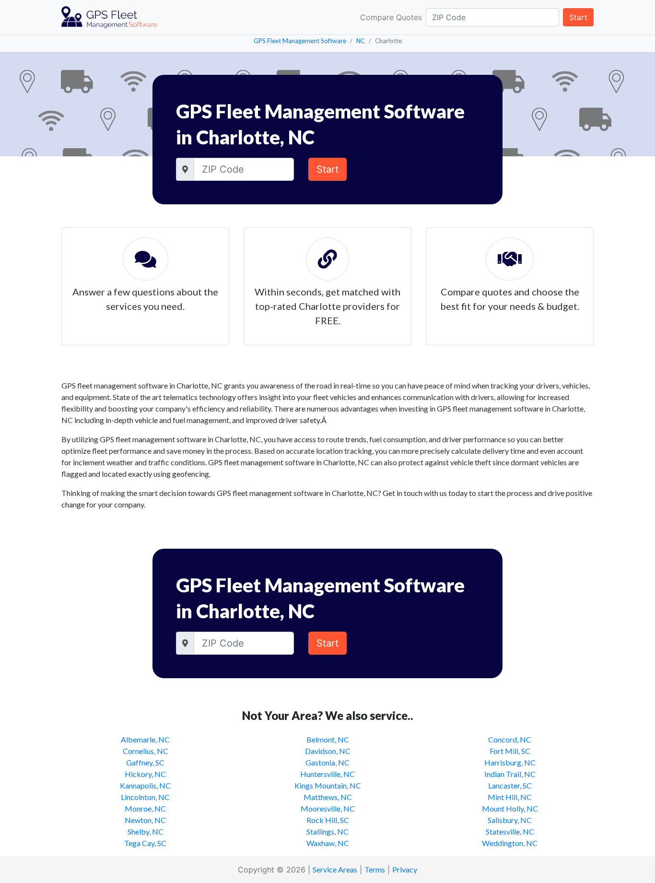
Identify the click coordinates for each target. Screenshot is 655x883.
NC (360, 41)
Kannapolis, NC (145, 785)
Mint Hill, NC (510, 796)
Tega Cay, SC (145, 843)
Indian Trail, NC (510, 773)
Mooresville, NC (328, 808)
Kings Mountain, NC (327, 785)
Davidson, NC (328, 750)
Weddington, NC (510, 843)
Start (578, 17)
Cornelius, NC (145, 750)
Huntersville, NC (327, 773)
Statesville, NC (510, 831)
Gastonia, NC (327, 762)
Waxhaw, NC (327, 843)
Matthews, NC (328, 796)
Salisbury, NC (510, 819)
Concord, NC (509, 739)
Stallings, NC (327, 831)
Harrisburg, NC (510, 762)
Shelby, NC (146, 831)
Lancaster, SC (510, 785)
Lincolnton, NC (145, 796)
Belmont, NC (327, 739)
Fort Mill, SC (510, 750)
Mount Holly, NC (510, 808)
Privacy (404, 869)
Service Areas (335, 869)
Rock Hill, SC (327, 819)
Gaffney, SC (145, 762)
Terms (374, 869)
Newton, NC (145, 819)
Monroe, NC (145, 808)
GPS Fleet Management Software (300, 41)
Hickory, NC (145, 773)
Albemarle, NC (145, 739)
